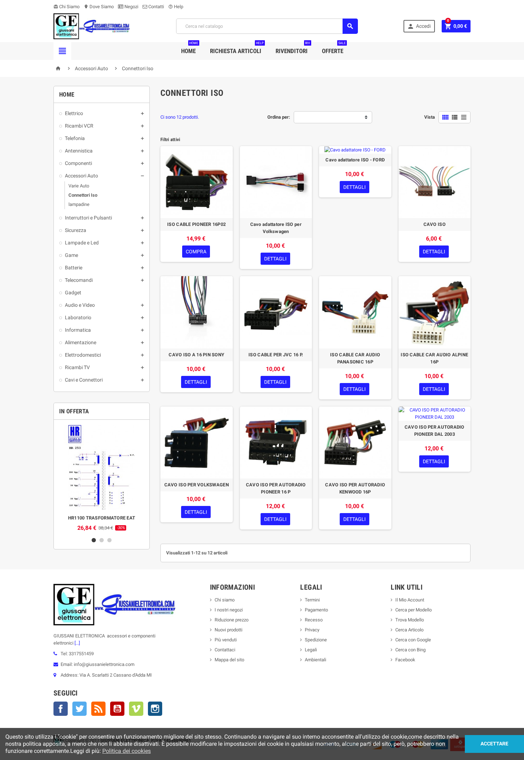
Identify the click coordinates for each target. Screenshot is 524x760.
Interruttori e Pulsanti (88, 218)
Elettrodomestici (83, 355)
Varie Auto (78, 185)
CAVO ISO (434, 224)
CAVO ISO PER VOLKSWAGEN (196, 484)
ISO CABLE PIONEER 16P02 (196, 224)
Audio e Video (80, 305)
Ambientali (315, 659)
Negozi (130, 6)
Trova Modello (409, 619)
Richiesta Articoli (237, 48)
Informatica (78, 330)
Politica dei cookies (126, 751)
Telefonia (75, 138)
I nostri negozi (229, 609)
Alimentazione (80, 342)
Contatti (155, 6)
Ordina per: (278, 117)
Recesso (314, 619)
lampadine (78, 204)
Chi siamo (225, 600)
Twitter (79, 709)
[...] (76, 643)
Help (175, 6)
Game (71, 255)
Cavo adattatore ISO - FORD (355, 159)
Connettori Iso (82, 195)
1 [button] (94, 540)
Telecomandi (79, 280)
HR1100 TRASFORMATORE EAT (101, 518)
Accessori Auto (81, 176)
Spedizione (316, 639)
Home (189, 48)
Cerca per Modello (413, 609)
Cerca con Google (413, 639)
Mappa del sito (229, 659)
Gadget (73, 292)
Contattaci (225, 649)
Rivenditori (293, 48)
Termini (312, 600)
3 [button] (109, 540)
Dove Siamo (99, 6)
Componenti (78, 163)
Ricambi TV (77, 367)
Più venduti (226, 639)
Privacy (312, 629)
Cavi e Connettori (84, 380)
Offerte (334, 48)
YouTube (117, 709)
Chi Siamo (66, 6)
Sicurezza (75, 230)
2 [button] (101, 540)
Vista (429, 117)
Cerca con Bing (410, 649)
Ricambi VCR (79, 126)
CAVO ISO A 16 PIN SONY (196, 354)
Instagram (155, 709)
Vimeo (136, 709)
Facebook (60, 709)
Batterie (73, 267)
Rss (98, 709)
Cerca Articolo (409, 629)
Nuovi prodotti (228, 629)
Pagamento (316, 609)
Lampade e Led (82, 242)
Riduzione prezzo (231, 619)
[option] (102, 478)
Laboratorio (78, 317)
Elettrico (74, 113)
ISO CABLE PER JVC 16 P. (275, 354)
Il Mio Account (409, 600)
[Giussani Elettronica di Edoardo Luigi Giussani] (91, 26)
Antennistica (79, 151)
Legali (311, 649)
